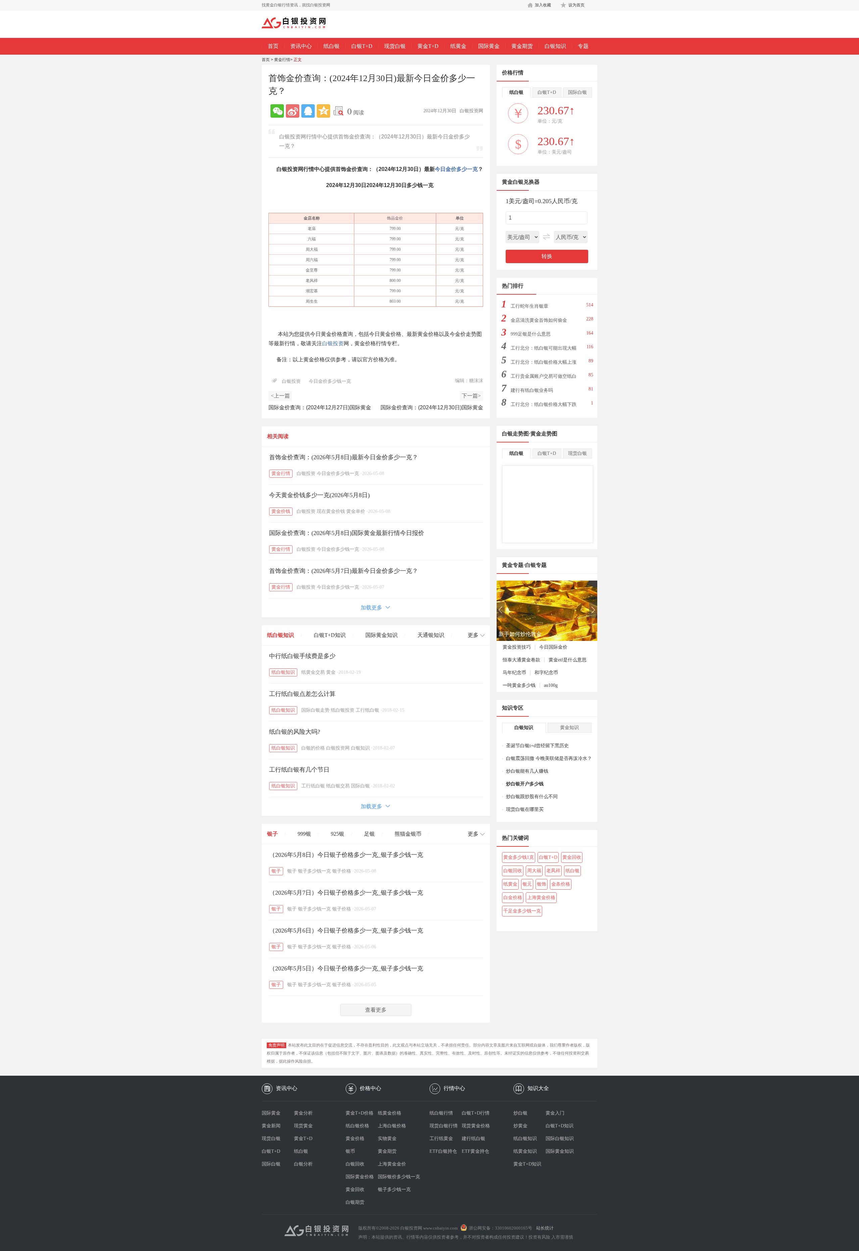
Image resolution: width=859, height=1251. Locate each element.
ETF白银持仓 (443, 1151)
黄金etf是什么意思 (568, 659)
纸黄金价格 (389, 1113)
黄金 (331, 672)
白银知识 (555, 46)
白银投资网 (338, 748)
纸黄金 (458, 46)
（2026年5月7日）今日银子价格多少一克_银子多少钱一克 (346, 892)
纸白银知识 (280, 635)
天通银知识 (430, 635)
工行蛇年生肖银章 (529, 306)
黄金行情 (282, 59)
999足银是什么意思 (531, 334)
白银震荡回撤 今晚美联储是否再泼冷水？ (549, 758)
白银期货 (355, 1202)
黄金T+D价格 (359, 1113)
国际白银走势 (315, 710)
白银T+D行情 (476, 1113)
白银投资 (333, 343)
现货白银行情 (444, 1125)
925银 (337, 834)
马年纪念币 (514, 672)
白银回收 (512, 870)
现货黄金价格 (476, 1125)
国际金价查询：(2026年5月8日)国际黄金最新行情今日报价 (346, 533)
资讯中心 (301, 46)
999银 (304, 834)
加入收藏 (543, 5)
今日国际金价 (553, 647)
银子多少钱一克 (314, 871)
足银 (369, 834)
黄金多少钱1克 (518, 857)
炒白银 (520, 1113)
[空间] (323, 111)
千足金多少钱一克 (522, 910)
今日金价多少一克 (456, 169)
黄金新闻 (271, 1125)
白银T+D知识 (330, 635)
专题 (583, 46)
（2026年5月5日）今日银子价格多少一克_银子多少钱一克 (346, 968)
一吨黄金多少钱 (519, 685)
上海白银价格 (392, 1125)
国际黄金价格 (360, 1176)
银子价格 (341, 871)
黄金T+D (428, 46)
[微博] (292, 111)
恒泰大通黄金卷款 (521, 659)
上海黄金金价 (392, 1164)
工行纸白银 (367, 710)
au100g (551, 685)
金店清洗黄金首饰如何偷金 (539, 320)
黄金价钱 (280, 511)
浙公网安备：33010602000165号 (500, 1228)
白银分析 (303, 1164)
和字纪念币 (546, 672)
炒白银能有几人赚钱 (527, 771)
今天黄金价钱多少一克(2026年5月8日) (319, 495)
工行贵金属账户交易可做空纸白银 (543, 378)
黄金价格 (355, 1138)
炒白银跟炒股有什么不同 (532, 796)
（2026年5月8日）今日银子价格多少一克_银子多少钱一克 (346, 854)
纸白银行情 (441, 1113)
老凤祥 (553, 870)
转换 (547, 256)
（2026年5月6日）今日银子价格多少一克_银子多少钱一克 (346, 930)
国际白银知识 (560, 1138)
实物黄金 (387, 1138)
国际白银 (360, 785)
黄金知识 (569, 727)
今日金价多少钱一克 (330, 381)
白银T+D (361, 46)
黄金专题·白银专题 (524, 565)
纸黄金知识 (525, 1151)
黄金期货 (522, 46)
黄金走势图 (543, 433)
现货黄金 (303, 1125)
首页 (273, 46)
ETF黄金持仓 (475, 1151)
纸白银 (331, 46)
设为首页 (576, 5)
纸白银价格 (357, 1125)
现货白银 (395, 46)
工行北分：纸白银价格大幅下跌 (543, 404)
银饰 (541, 884)
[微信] (277, 111)
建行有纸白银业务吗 (532, 390)
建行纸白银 (473, 1138)
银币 (350, 1151)
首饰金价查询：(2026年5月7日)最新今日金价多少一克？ (343, 571)
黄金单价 (355, 511)
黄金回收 (571, 857)
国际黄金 (489, 46)
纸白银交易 (338, 785)
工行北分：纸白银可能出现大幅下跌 (543, 350)
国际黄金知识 (381, 635)
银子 (272, 834)
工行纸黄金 (441, 1138)
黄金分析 (303, 1113)
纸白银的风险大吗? (294, 731)
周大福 (534, 870)
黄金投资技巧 (517, 647)
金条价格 (560, 884)
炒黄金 (520, 1125)
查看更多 (376, 1010)
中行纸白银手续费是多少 (302, 656)
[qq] (308, 111)
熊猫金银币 (408, 834)
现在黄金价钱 (331, 511)
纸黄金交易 (313, 672)
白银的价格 (313, 748)
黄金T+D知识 (527, 1164)
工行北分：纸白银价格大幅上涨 (543, 362)
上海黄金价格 (541, 897)
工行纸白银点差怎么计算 (302, 694)
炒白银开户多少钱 (525, 783)
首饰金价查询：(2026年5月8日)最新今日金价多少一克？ (343, 457)
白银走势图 (515, 433)
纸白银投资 (342, 710)
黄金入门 (555, 1113)
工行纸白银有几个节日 (299, 769)
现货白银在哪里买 (525, 809)
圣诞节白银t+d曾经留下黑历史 (537, 745)
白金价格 (512, 897)
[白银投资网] (299, 23)
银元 (527, 884)
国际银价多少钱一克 (394, 1176)
